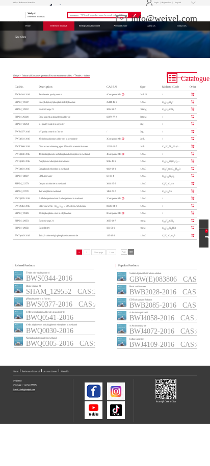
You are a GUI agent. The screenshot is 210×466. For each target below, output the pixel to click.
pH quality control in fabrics (51, 131)
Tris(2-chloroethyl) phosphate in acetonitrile (58, 235)
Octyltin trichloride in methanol (52, 183)
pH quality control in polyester (52, 124)
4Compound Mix (114, 94)
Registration (166, 3)
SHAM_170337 (22, 102)
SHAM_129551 (22, 221)
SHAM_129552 (22, 109)
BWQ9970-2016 (22, 198)
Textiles (78, 75)
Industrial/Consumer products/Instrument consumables (47, 75)
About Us (65, 371)
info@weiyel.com (162, 18)
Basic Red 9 (44, 228)
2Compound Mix (114, 198)
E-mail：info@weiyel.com (24, 389)
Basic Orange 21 (46, 109)
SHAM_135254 (22, 124)
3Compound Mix (114, 139)
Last (112, 252)
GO (131, 252)
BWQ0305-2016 (22, 161)
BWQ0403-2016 (22, 235)
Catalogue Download (188, 76)
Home (15, 371)
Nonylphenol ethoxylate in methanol (54, 161)
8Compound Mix (114, 213)
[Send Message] (203, 224)
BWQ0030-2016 (22, 154)
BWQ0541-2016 (22, 139)
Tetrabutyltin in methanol (50, 191)
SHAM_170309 (22, 213)
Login (152, 3)
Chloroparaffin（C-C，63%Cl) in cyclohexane (62, 206)
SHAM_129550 (22, 228)
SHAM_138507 (22, 176)
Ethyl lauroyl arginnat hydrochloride (54, 117)
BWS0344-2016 (22, 94)
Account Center (50, 371)
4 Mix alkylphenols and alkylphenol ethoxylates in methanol (64, 154)
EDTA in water (45, 176)
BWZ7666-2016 (22, 146)
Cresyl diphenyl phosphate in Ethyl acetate (57, 102)
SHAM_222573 (22, 183)
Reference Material (31, 371)
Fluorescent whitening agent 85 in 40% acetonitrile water (63, 146)
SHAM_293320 (22, 117)
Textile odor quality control (50, 94)
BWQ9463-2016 (22, 206)
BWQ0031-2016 (22, 169)
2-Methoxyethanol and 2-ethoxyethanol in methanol (61, 198)
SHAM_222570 (22, 191)
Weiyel (16, 75)
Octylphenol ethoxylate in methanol (54, 169)
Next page (98, 252)
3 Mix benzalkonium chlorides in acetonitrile (58, 139)
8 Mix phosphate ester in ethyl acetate (55, 213)
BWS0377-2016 (22, 131)
